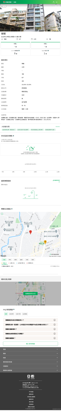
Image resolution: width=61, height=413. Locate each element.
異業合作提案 (31, 407)
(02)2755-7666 (31, 384)
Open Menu (56, 2)
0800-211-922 (34, 383)
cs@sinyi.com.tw (34, 386)
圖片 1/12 (3, 6)
